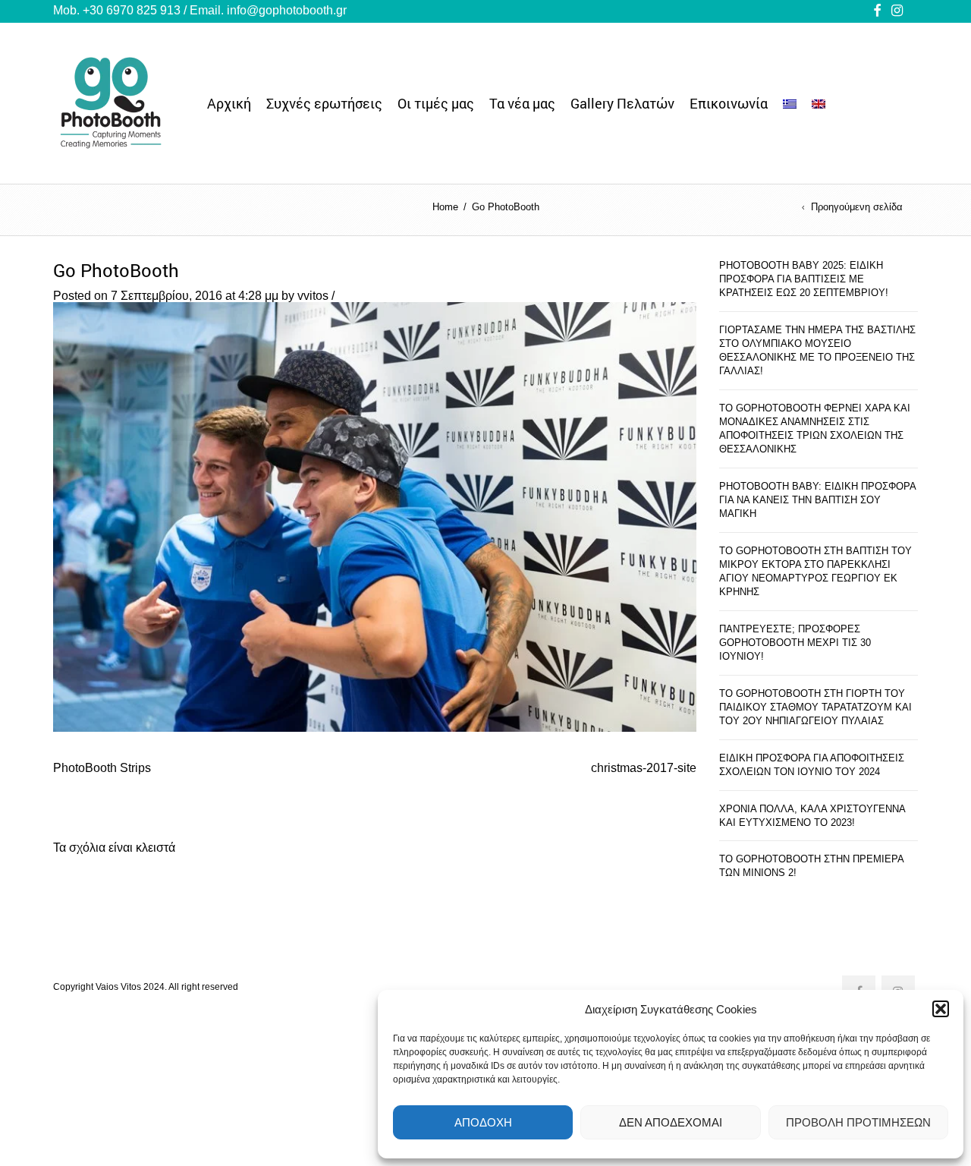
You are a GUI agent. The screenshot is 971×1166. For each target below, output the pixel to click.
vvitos (312, 295)
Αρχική (229, 103)
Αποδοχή (483, 1122)
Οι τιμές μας (436, 103)
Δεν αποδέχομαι (670, 1122)
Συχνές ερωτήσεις (324, 103)
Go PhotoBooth (116, 270)
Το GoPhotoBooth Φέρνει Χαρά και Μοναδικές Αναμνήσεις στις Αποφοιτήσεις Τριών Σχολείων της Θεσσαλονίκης (814, 428)
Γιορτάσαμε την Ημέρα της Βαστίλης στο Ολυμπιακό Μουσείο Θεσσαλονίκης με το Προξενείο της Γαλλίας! (817, 350)
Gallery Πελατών (622, 103)
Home (445, 207)
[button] (940, 1008)
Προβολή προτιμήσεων (858, 1122)
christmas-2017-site (643, 767)
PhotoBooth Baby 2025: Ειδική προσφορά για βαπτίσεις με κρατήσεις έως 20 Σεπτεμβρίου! (803, 279)
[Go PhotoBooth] (374, 515)
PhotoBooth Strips (102, 767)
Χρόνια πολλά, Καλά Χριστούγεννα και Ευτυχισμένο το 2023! (812, 815)
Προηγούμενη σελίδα (857, 208)
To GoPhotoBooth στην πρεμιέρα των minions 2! (811, 865)
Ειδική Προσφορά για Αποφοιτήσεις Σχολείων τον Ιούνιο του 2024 (811, 764)
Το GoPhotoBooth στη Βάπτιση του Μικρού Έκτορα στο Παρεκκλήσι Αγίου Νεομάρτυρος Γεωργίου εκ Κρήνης (815, 571)
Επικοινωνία (729, 103)
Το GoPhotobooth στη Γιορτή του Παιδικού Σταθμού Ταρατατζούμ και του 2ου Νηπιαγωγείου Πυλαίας (815, 707)
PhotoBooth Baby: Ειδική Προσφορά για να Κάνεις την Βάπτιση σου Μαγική (817, 500)
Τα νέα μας (522, 103)
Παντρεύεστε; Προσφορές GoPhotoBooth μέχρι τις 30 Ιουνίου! (795, 642)
